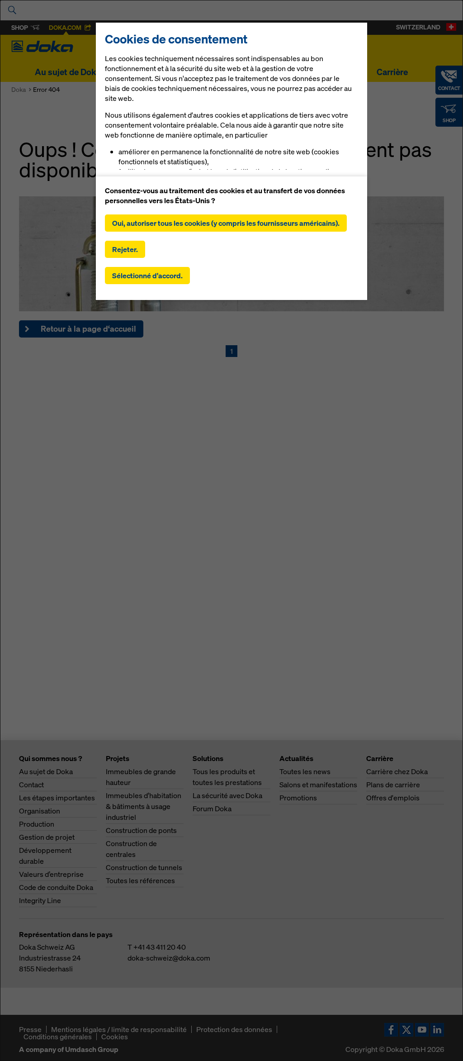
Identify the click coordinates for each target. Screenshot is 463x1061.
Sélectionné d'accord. (147, 276)
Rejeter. (125, 249)
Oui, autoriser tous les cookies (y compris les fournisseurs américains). (226, 223)
